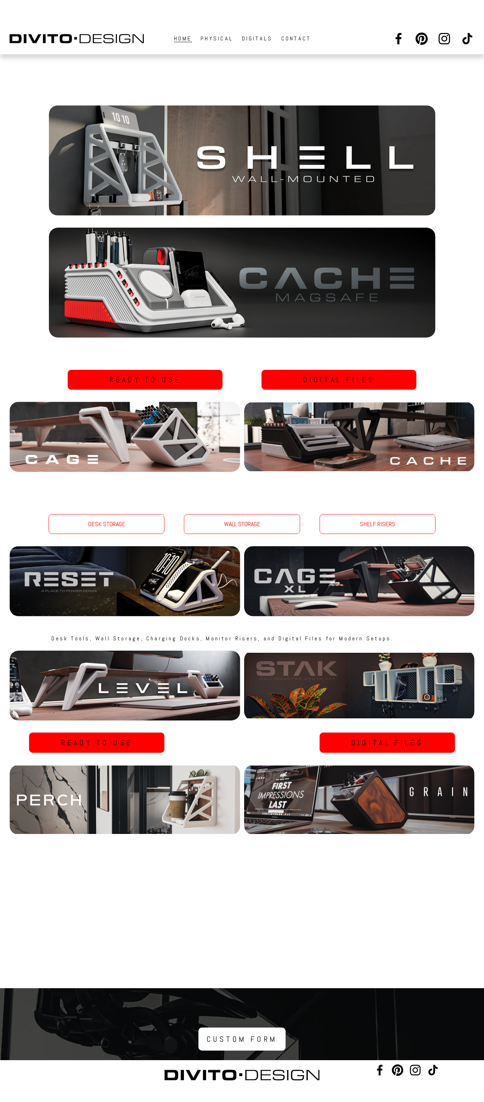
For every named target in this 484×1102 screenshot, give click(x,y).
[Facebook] (399, 39)
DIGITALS (257, 38)
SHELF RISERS (377, 524)
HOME (183, 38)
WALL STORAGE (242, 524)
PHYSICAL (217, 38)
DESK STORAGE (106, 524)
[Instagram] (444, 39)
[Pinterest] (422, 39)
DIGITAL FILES (339, 379)
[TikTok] (467, 39)
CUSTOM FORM (242, 1039)
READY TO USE (145, 379)
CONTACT (296, 38)
